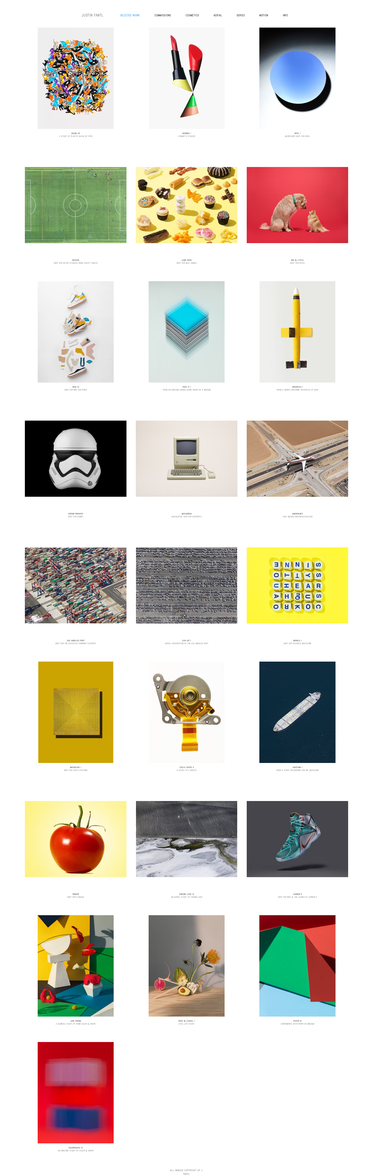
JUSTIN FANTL (92, 14)
